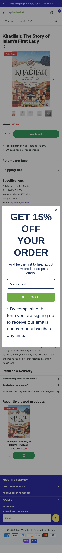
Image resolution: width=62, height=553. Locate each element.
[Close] (56, 210)
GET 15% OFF (31, 297)
